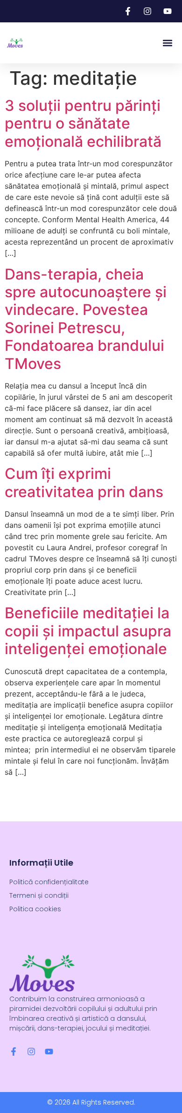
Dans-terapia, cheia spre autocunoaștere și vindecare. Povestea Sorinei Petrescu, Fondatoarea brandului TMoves (86, 319)
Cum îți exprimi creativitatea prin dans (84, 482)
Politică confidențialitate (49, 882)
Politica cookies (35, 909)
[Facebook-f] (13, 1051)
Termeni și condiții (39, 895)
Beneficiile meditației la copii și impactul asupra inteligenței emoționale (88, 631)
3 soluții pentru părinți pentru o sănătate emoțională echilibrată (83, 123)
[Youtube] (49, 1051)
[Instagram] (31, 1051)
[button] (167, 43)
